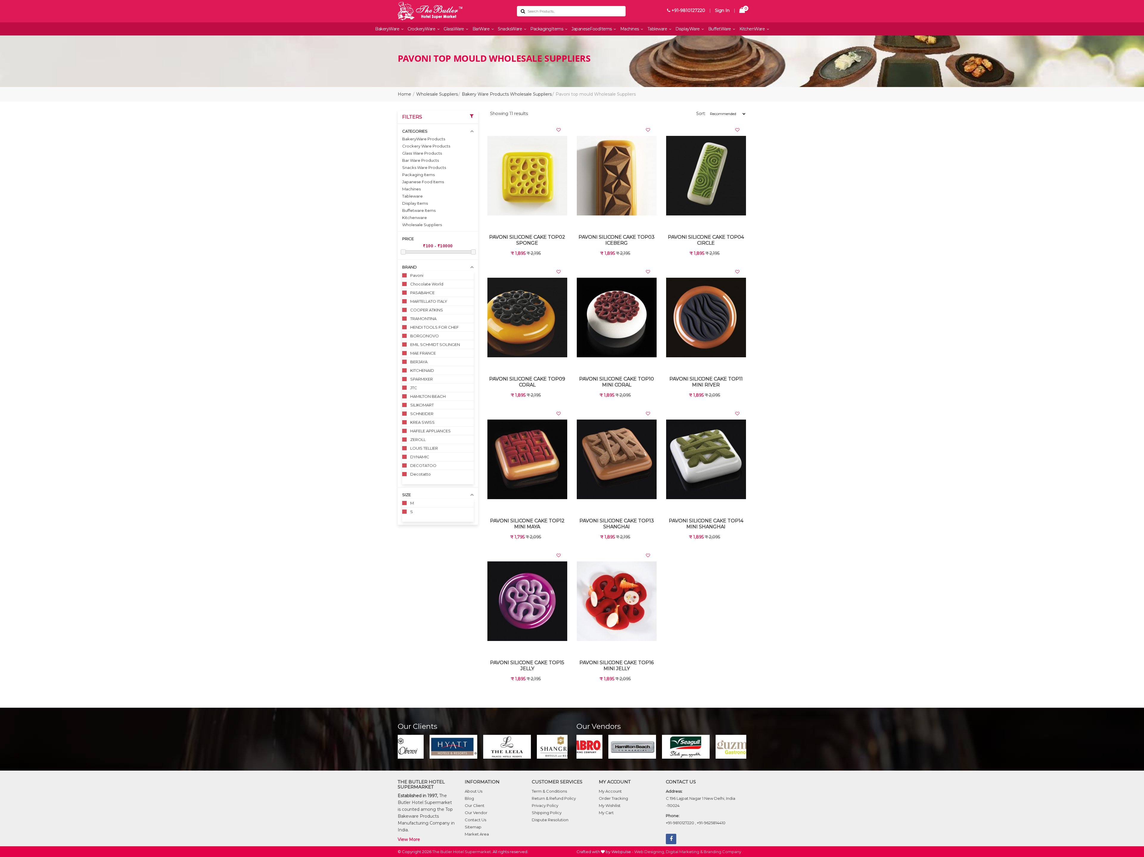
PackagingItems (547, 29)
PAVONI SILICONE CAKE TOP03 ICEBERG (617, 240)
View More (409, 839)
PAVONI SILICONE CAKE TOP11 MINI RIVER (706, 382)
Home (404, 94)
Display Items (415, 203)
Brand (409, 267)
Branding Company (722, 851)
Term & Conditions (549, 791)
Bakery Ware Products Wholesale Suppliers (507, 94)
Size (406, 494)
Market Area (477, 834)
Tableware (657, 29)
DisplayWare (688, 29)
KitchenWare (752, 29)
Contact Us (475, 819)
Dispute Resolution (550, 819)
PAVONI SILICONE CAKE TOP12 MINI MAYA (527, 524)
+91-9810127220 (687, 10)
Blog (469, 798)
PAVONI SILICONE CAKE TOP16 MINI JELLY (616, 665)
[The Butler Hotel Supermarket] (453, 11)
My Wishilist (610, 805)
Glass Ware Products (422, 153)
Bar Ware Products (420, 160)
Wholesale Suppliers (437, 94)
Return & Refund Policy (554, 798)
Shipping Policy (547, 812)
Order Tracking (613, 798)
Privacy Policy (545, 805)
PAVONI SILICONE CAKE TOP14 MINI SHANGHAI (706, 524)
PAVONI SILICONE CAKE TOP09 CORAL (527, 382)
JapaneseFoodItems (592, 29)
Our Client (474, 805)
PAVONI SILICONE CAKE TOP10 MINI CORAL (616, 382)
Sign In (722, 10)
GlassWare (454, 29)
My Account (610, 791)
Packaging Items (418, 174)
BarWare (481, 29)
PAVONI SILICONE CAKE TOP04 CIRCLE (706, 240)
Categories (415, 131)
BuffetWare (720, 29)
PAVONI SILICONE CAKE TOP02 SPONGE (527, 240)
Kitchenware (414, 217)
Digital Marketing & (684, 851)
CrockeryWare (422, 29)
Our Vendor (476, 812)
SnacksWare (510, 29)
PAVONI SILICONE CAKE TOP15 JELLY (527, 665)
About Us (473, 791)
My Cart (606, 812)
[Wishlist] (559, 130)
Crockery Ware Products (426, 146)
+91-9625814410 (711, 822)
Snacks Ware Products (424, 167)
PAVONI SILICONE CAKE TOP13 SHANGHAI (616, 524)
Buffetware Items (419, 210)
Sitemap (473, 827)
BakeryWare (387, 29)
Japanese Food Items (423, 181)
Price (408, 238)
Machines (630, 29)
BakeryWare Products (423, 138)
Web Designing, (649, 851)
